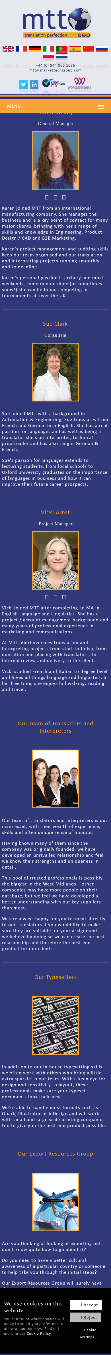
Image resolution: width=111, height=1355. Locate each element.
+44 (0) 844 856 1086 (55, 65)
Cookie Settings (88, 1333)
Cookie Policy (39, 1333)
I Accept (89, 1304)
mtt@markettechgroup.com (55, 70)
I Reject (89, 1317)
